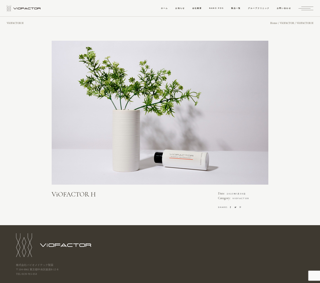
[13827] (160, 113)
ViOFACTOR (240, 198)
